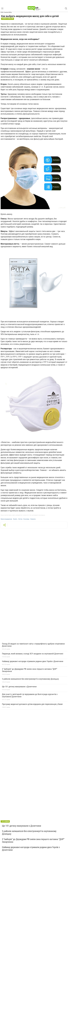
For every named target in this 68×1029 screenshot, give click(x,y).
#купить (15, 519)
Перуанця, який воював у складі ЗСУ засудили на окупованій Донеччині (32, 653)
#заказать (33, 519)
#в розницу (26, 519)
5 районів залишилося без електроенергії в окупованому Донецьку (30, 679)
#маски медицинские (6, 519)
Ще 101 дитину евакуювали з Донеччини (19, 686)
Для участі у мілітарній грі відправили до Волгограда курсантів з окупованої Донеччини (29, 695)
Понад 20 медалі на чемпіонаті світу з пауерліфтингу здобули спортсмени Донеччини (33, 645)
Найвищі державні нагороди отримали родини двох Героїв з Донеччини (32, 661)
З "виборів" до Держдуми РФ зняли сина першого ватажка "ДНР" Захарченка (29, 670)
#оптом (20, 519)
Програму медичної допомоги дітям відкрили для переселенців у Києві (32, 704)
